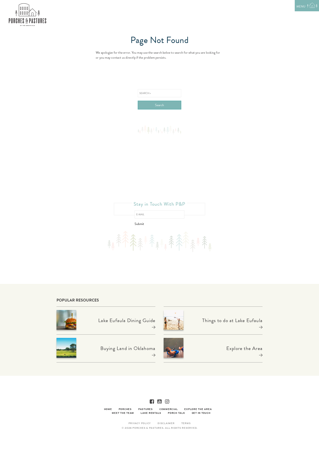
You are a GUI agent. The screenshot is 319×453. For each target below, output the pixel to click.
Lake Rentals (151, 412)
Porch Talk (176, 412)
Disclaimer (166, 423)
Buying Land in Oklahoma (127, 348)
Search (159, 104)
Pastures (145, 409)
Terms (186, 423)
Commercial (168, 409)
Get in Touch (201, 412)
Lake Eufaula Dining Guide (126, 320)
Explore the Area (244, 348)
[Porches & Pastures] (27, 14)
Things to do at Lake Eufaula (232, 320)
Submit (139, 224)
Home (108, 409)
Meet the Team (123, 412)
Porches (125, 409)
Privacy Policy (139, 423)
